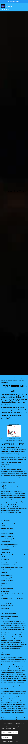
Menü (25, 7)
